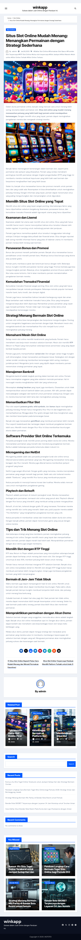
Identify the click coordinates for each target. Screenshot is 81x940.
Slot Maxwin (65, 54)
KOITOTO (48, 937)
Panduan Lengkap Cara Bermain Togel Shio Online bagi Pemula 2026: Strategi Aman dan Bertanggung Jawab (58, 872)
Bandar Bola (14, 883)
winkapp (40, 7)
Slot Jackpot (55, 54)
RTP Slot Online (25, 54)
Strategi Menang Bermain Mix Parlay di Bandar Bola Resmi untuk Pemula (33, 798)
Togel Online (14, 849)
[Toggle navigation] (6, 8)
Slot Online (11, 30)
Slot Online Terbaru (35, 57)
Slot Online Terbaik (19, 57)
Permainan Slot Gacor (58, 51)
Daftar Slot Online (41, 51)
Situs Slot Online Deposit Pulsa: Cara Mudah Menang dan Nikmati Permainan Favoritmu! (23, 664)
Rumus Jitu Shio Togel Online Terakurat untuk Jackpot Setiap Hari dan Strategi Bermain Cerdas (22, 870)
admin (14, 51)
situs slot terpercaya (41, 54)
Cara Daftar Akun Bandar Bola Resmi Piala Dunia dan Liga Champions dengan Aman (38, 809)
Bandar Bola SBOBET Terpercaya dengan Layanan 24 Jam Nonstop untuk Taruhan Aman (40, 803)
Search (11, 757)
